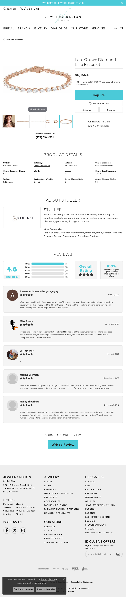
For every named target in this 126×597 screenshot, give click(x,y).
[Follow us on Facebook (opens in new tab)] (6, 530)
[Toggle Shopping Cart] (121, 27)
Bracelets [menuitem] (50, 497)
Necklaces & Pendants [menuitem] (58, 493)
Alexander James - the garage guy (39, 291)
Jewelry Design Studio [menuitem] (100, 504)
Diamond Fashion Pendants (58, 236)
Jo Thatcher (26, 350)
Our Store (79, 28)
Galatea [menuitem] (90, 501)
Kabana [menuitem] (90, 508)
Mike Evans (26, 321)
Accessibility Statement (82, 582)
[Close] (122, 3)
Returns (111, 110)
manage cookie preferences (31, 583)
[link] (29, 8)
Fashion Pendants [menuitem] (56, 504)
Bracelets (90, 232)
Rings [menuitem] (47, 485)
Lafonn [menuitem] (90, 512)
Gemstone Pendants (89, 236)
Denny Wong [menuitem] (93, 497)
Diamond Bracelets (14, 39)
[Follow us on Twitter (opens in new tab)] (14, 530)
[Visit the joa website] (85, 568)
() (66, 263)
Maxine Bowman (29, 374)
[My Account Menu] (116, 27)
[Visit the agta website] (56, 568)
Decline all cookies (23, 589)
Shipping (87, 110)
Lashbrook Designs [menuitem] (97, 516)
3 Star (27, 270)
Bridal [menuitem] (48, 481)
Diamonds (59, 28)
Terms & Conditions (56, 542)
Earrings (55, 232)
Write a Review (63, 444)
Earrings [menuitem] (50, 489)
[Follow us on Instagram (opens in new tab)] (23, 530)
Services (98, 28)
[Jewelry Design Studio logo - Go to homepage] (63, 15)
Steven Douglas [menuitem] (95, 524)
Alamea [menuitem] (90, 481)
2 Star (27, 273)
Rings (47, 232)
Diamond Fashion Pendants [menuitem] (62, 508)
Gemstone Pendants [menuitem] (57, 512)
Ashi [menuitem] (88, 485)
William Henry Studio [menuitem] (99, 532)
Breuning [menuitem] (91, 493)
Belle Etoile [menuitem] (93, 489)
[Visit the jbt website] (65, 568)
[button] (9, 8)
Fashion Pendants (112, 232)
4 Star (27, 267)
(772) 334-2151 (45, 137)
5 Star (27, 263)
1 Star (27, 276)
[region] (37, 79)
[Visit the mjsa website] (75, 568)
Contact (49, 530)
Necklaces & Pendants (72, 232)
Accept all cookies (46, 589)
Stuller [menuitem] (90, 528)
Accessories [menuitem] (52, 501)
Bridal (8, 28)
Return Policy (53, 534)
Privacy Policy (53, 538)
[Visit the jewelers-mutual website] (44, 568)
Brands (24, 28)
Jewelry (40, 28)
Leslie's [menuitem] (90, 520)
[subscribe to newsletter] (118, 554)
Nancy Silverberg (29, 401)
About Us (49, 526)
